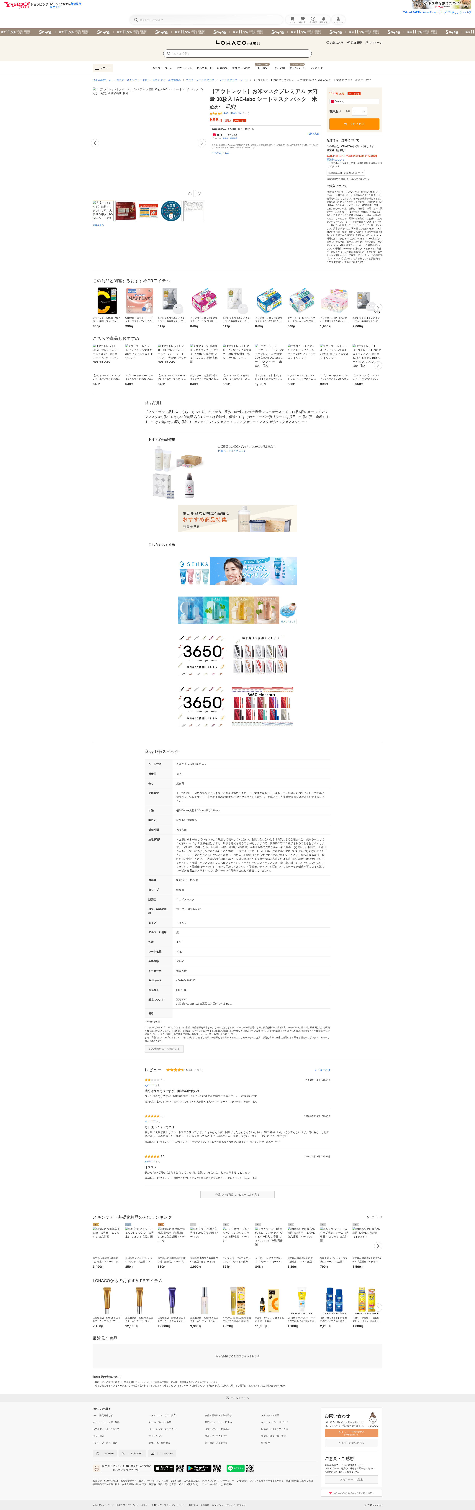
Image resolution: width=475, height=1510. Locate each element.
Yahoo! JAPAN (412, 12)
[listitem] (121, 1415)
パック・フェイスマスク (200, 79)
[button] (359, 111)
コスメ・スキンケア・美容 (132, 79)
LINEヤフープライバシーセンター (169, 1505)
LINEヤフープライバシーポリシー (133, 1505)
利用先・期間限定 (230, 138)
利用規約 (193, 1505)
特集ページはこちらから (232, 451)
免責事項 (204, 1505)
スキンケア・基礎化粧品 (166, 79)
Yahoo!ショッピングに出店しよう (442, 12)
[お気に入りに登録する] (198, 193)
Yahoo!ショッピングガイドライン (229, 1505)
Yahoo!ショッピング (103, 1505)
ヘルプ (467, 12)
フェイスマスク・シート (233, 79)
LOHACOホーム (102, 79)
